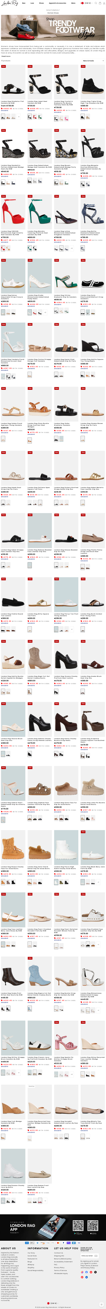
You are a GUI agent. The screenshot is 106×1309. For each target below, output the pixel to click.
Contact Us (58, 1253)
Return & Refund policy (63, 1259)
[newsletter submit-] (96, 1255)
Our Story (31, 1253)
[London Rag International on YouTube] (91, 1272)
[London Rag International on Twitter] (95, 1272)
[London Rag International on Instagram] (82, 1272)
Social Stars (32, 1256)
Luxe (32, 3)
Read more (6, 56)
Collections (55, 10)
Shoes (41, 3)
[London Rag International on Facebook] (86, 1272)
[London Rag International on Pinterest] (82, 1277)
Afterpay (31, 1265)
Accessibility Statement (63, 1262)
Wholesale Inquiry (61, 1273)
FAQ (55, 1265)
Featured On (32, 1259)
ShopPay (31, 1268)
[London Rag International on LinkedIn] (86, 1277)
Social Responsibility (35, 1270)
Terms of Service (60, 1270)
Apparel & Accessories (57, 3)
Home (48, 10)
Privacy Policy (59, 1268)
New (23, 3)
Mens (73, 3)
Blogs (30, 1262)
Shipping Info (59, 1256)
